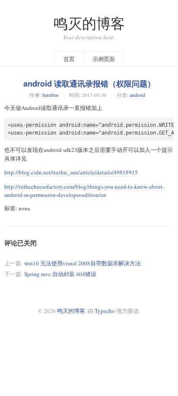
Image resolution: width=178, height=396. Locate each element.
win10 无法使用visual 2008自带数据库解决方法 (82, 263)
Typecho (105, 311)
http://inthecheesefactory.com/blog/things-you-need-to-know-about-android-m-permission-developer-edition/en (84, 191)
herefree (50, 94)
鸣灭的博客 (89, 23)
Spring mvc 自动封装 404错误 (60, 274)
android (137, 94)
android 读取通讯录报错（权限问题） (89, 83)
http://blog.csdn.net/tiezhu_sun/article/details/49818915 (71, 172)
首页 (69, 59)
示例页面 (103, 59)
